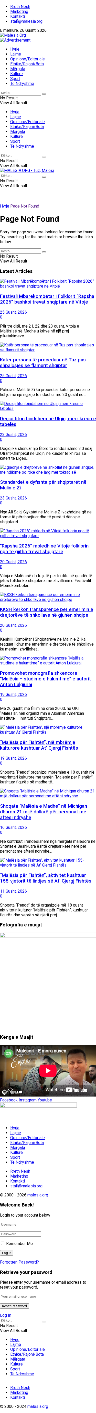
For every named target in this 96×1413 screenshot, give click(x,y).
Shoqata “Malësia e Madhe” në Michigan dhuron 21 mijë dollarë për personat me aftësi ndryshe (43, 811)
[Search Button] (44, 94)
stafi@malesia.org (26, 21)
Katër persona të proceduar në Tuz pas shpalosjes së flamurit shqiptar (43, 362)
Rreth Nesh (20, 6)
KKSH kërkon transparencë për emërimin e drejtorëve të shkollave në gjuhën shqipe (46, 612)
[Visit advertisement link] (15, 40)
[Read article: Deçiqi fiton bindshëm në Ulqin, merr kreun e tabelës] (48, 406)
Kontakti (17, 16)
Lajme (15, 54)
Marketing (19, 11)
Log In (5, 1315)
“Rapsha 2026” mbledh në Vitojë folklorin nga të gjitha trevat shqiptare (44, 548)
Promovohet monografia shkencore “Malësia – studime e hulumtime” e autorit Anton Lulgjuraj (45, 678)
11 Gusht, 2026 (13, 891)
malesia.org (37, 1195)
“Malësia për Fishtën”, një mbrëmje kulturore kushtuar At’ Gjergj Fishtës (39, 745)
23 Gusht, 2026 (13, 434)
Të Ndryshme (22, 83)
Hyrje (14, 49)
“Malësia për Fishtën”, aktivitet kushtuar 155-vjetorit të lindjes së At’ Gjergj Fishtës (45, 878)
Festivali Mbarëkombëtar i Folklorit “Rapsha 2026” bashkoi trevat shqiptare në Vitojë (47, 299)
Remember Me (19, 1243)
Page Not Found (24, 206)
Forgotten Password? (19, 1262)
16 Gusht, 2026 (13, 827)
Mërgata (17, 68)
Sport (15, 78)
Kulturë (16, 73)
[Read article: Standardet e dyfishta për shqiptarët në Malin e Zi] (48, 470)
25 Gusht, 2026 (13, 312)
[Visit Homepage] (13, 35)
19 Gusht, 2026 (13, 694)
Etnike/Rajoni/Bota (27, 63)
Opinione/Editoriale (27, 59)
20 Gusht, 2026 (13, 561)
